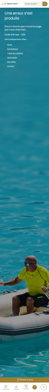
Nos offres (11, 62)
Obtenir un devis (26, 380)
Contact (10, 66)
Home (9, 45)
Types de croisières (15, 53)
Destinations (12, 49)
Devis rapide (12, 58)
